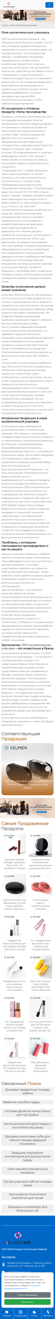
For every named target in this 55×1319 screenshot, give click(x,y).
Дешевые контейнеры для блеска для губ (27, 1208)
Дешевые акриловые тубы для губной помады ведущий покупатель (27, 1140)
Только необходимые (27, 1295)
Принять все (27, 1302)
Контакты (48, 1313)
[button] (48, 769)
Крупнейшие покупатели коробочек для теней (27, 1196)
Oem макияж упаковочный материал (27, 1170)
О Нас (34, 1313)
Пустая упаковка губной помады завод (27, 1183)
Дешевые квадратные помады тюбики (27, 1091)
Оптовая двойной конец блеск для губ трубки (27, 1112)
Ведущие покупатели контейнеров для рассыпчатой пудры (27, 1156)
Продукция (21, 1313)
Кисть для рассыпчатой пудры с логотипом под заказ (27, 1125)
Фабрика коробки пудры (21, 1102)
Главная (5, 25)
